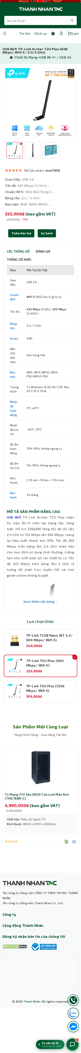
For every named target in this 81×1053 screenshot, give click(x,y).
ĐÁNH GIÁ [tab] (43, 251)
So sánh (47, 233)
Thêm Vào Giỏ (21, 233)
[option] (40, 103)
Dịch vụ (41, 33)
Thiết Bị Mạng (26, 57)
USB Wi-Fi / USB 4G (55, 57)
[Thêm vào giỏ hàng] (66, 841)
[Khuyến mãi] (53, 33)
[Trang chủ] (11, 57)
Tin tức (25, 33)
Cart (75, 33)
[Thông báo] (44, 946)
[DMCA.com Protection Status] (14, 946)
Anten (14, 338)
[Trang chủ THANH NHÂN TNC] (40, 9)
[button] (47, 233)
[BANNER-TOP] (40, 1)
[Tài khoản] (61, 33)
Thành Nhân (31, 1001)
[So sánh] (74, 841)
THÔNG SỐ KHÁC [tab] (19, 259)
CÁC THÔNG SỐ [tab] (18, 251)
